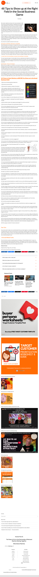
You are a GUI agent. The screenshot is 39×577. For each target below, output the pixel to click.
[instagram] (8, 546)
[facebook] (5, 546)
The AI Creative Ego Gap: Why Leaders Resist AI (8, 283)
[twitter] (6, 546)
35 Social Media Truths (27, 240)
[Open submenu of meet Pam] (17, 557)
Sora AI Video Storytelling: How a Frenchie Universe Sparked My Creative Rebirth (16, 527)
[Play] (2, 452)
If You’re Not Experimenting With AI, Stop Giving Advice (11, 525)
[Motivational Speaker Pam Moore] (5, 1)
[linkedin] (11, 546)
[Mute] (35, 452)
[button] (4, 281)
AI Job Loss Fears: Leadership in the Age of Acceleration (19, 283)
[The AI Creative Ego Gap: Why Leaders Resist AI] (8, 277)
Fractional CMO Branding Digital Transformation (29, 569)
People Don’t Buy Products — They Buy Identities (10, 529)
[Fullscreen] (36, 452)
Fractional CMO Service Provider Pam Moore (10, 572)
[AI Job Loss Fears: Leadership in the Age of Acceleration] (19, 277)
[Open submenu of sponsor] (17, 555)
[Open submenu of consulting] (17, 552)
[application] (19, 418)
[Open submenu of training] (17, 554)
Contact (10, 569)
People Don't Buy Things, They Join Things (8, 247)
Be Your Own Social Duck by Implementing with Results (10, 249)
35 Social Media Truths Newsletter (8, 242)
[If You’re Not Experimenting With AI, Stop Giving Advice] (30, 277)
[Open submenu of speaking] (17, 551)
